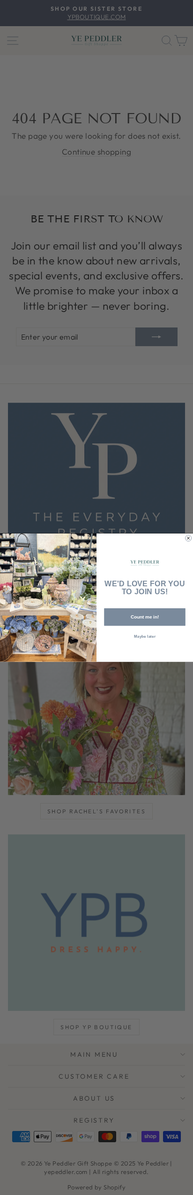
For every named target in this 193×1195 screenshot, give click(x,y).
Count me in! (145, 616)
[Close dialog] (189, 538)
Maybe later (145, 636)
